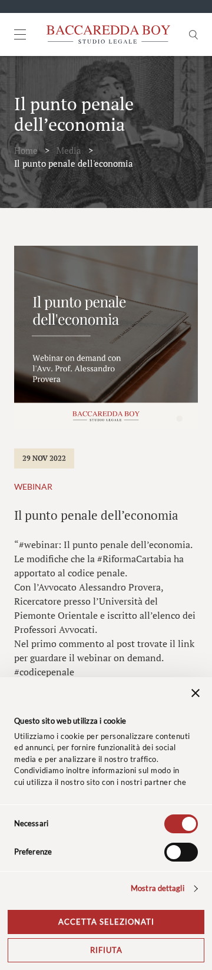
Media (69, 150)
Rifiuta (106, 950)
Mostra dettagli (157, 888)
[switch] (181, 852)
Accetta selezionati (106, 921)
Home (26, 150)
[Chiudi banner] (195, 695)
